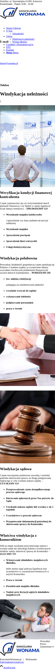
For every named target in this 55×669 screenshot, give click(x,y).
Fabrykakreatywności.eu (12, 662)
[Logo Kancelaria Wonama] (23, 19)
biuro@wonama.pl (9, 63)
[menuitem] (30, 28)
